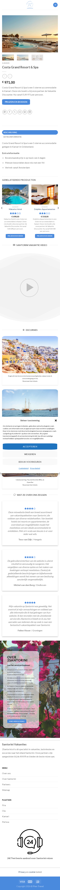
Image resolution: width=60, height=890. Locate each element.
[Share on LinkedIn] (29, 112)
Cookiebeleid (24, 468)
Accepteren (30, 446)
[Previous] (6, 34)
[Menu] (55, 5)
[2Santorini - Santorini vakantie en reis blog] (30, 5)
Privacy (22, 872)
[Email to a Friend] (19, 112)
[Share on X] (14, 112)
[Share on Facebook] (9, 112)
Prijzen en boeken (16, 102)
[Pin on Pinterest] (24, 112)
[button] (55, 420)
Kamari (5, 63)
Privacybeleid (35, 468)
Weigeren (30, 454)
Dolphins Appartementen (44, 209)
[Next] (53, 34)
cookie (32, 872)
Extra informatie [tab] (12, 137)
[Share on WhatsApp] (4, 112)
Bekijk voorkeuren (30, 462)
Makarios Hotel (15, 209)
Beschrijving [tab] (10, 132)
